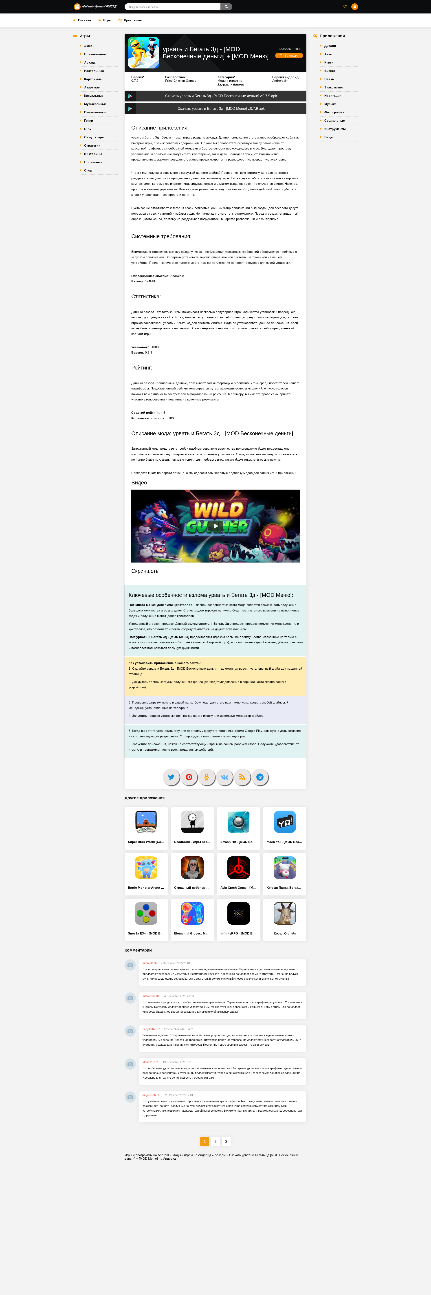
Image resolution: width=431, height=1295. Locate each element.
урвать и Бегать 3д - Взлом (151, 137)
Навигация (332, 95)
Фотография (334, 112)
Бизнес (330, 71)
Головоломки (95, 112)
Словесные (93, 162)
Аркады (90, 62)
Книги (329, 62)
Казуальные (93, 95)
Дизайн (330, 46)
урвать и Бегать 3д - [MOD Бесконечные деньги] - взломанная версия (198, 668)
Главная (84, 20)
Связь (329, 79)
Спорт (89, 170)
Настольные (94, 71)
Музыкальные (95, 104)
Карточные (93, 79)
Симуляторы (94, 137)
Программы (133, 20)
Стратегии (92, 145)
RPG (87, 129)
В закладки (292, 55)
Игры (107, 20)
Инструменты (335, 129)
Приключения (95, 54)
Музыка (330, 104)
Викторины (93, 154)
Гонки (88, 120)
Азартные (92, 87)
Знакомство (333, 87)
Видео (329, 137)
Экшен (89, 46)
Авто (328, 54)
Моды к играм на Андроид (230, 82)
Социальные (334, 120)
